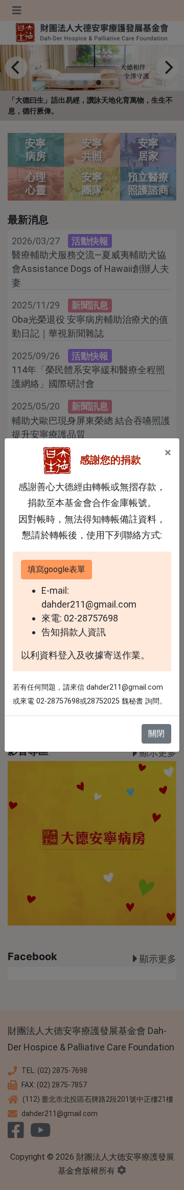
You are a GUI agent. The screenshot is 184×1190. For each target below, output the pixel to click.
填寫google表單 (56, 569)
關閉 (156, 733)
